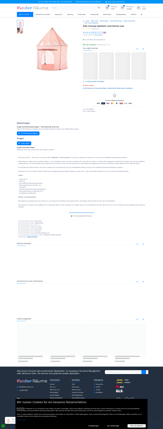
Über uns (52, 387)
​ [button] (143, 372)
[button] (98, 33)
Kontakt (52, 384)
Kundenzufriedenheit (56, 398)
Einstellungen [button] (94, 426)
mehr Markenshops (116, 21)
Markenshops (104, 21)
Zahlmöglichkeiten (77, 395)
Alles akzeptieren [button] (136, 426)
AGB (73, 384)
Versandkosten (98, 35)
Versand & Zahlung (77, 392)
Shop (87, 21)
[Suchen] (99, 8)
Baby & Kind (94, 21)
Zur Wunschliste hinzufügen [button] (94, 81)
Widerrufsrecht (76, 389)
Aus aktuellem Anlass (78, 398)
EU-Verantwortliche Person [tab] (82, 216)
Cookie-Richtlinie (21, 420)
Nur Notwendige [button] (113, 426)
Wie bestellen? (54, 392)
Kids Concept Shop (129, 21)
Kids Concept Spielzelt (91, 23)
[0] (107, 7)
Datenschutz (75, 387)
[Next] (143, 49)
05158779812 (24, 390)
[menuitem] (25, 14)
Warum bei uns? (55, 389)
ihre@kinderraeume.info (26, 386)
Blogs (18, 398)
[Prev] (137, 49)
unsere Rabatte (54, 395)
